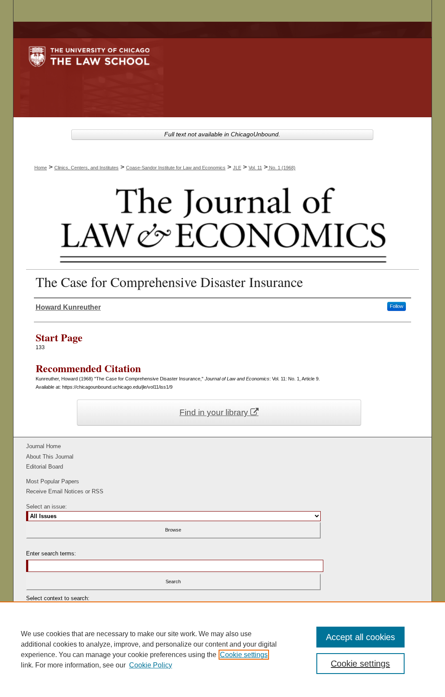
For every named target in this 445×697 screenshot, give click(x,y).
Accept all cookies (360, 637)
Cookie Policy (150, 665)
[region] (222, 649)
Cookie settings (244, 654)
